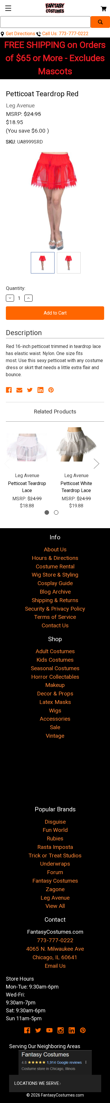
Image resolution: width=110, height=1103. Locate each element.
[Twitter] (30, 390)
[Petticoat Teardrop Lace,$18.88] (27, 447)
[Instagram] (60, 1030)
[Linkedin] (40, 390)
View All (55, 906)
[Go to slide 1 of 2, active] (47, 512)
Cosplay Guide (55, 583)
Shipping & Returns (55, 600)
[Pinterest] (51, 390)
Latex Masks (55, 702)
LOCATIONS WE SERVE (36, 1083)
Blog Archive (55, 591)
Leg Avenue (55, 897)
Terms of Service (55, 617)
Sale (55, 727)
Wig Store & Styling (55, 574)
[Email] (19, 390)
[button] (55, 1062)
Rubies (55, 838)
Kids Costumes (55, 659)
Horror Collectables (55, 676)
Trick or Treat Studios (55, 855)
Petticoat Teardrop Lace (27, 487)
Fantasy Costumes (55, 880)
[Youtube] (49, 1030)
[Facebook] (9, 390)
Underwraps (55, 863)
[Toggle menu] (8, 8)
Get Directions (20, 33)
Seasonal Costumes (55, 668)
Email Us (55, 965)
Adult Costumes (55, 651)
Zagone (55, 889)
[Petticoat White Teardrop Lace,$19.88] (76, 447)
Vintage (55, 735)
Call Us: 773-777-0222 (65, 33)
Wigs (55, 710)
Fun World (55, 830)
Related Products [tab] (55, 411)
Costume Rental (55, 566)
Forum (55, 872)
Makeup (55, 685)
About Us (55, 549)
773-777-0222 (55, 940)
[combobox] (45, 22)
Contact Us (55, 625)
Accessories (55, 718)
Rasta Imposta (55, 847)
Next (96, 463)
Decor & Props (55, 693)
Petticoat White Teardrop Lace (76, 487)
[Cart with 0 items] (103, 8)
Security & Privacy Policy (55, 608)
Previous (7, 463)
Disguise (55, 821)
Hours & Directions (55, 558)
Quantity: (16, 288)
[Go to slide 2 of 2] (56, 512)
